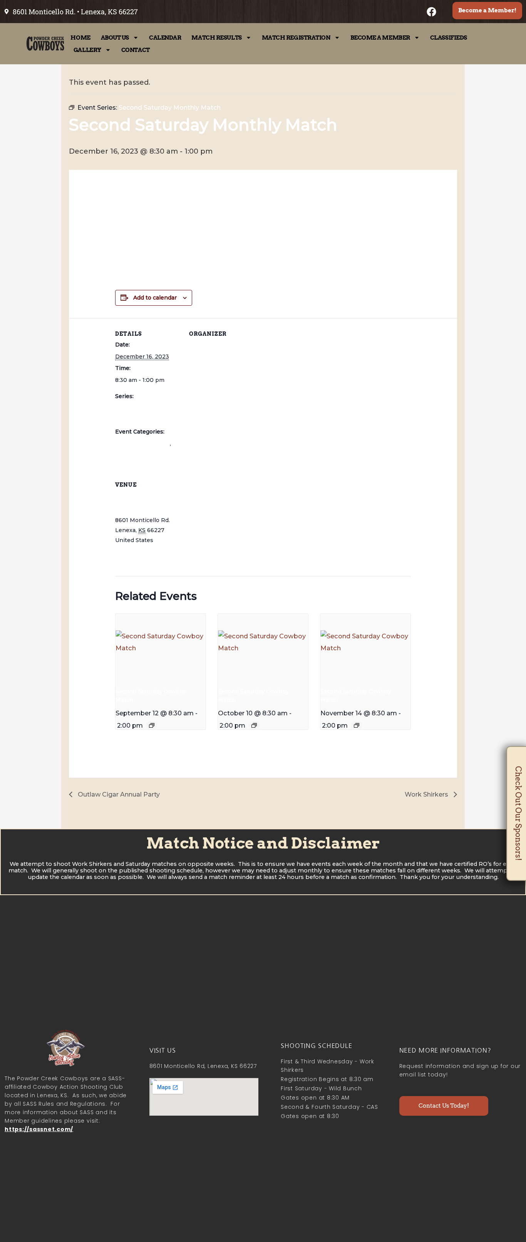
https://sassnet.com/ (39, 1129)
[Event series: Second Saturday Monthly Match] (151, 725)
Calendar (165, 37)
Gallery (87, 50)
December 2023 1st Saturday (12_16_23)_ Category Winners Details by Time (250, 228)
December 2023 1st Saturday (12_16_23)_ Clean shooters (216, 245)
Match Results (216, 37)
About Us (115, 37)
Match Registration (296, 37)
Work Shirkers (427, 794)
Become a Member (380, 37)
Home (80, 37)
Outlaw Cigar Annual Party (118, 794)
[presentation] (161, 647)
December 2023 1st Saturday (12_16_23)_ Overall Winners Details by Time (246, 212)
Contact (135, 50)
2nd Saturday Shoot (142, 443)
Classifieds (448, 37)
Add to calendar (155, 297)
